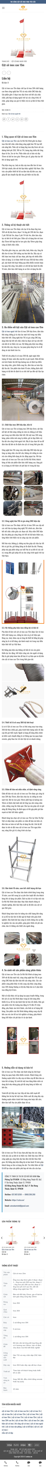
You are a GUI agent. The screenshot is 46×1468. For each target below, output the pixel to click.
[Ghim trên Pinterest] (22, 119)
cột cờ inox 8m (7, 1414)
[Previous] (1, 1242)
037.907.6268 (17, 1194)
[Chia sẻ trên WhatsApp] (4, 119)
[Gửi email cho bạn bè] (17, 119)
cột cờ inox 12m (7, 1411)
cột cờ (36, 1426)
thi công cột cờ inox (22, 1423)
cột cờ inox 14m (33, 1414)
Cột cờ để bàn (25, 1451)
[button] (3, 8)
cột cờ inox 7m (35, 1411)
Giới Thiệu (28, 1453)
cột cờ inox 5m (34, 1420)
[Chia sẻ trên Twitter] (13, 119)
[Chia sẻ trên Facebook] (9, 119)
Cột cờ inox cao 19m (8, 1249)
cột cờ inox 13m (20, 1414)
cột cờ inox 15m (30, 1417)
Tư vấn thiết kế (37, 1451)
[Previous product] (9, 73)
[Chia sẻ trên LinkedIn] (26, 119)
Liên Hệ (35, 1453)
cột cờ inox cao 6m (22, 1411)
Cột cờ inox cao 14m (30, 1249)
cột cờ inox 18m (21, 1420)
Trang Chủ (14, 1449)
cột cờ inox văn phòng (14, 1426)
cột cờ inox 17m (17, 1417)
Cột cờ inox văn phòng (11, 1451)
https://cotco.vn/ (18, 1200)
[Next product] (4, 73)
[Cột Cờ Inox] (23, 8)
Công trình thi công (16, 1453)
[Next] (44, 1242)
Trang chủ (5, 61)
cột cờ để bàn (28, 1426)
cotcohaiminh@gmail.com (19, 1205)
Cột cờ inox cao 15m (9, 140)
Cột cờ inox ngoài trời (19, 61)
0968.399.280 (30, 1194)
